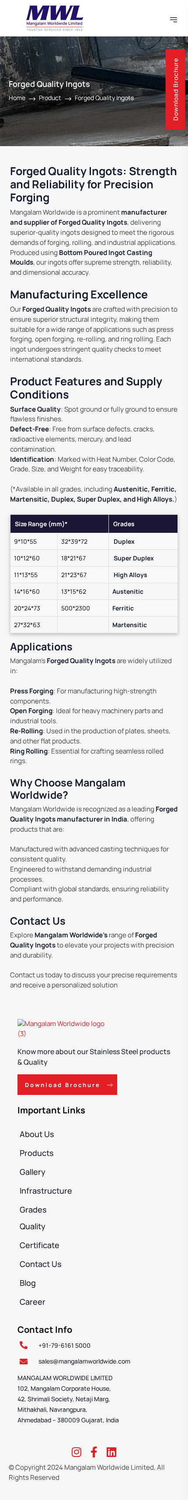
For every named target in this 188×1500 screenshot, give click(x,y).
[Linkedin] (111, 1451)
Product (50, 98)
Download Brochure (175, 89)
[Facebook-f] (94, 1451)
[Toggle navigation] (174, 18)
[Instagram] (76, 1451)
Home (17, 98)
